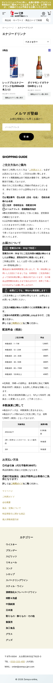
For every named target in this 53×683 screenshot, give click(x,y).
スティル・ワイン (15, 586)
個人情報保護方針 (10, 519)
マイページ (7, 491)
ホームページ (8, 27)
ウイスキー (11, 544)
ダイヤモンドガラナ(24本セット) (38, 84)
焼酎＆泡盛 (11, 598)
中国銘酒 (10, 604)
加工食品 (10, 628)
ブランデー (11, 550)
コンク (9, 568)
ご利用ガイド (35, 169)
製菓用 (9, 622)
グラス (9, 634)
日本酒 (9, 610)
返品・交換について (11, 508)
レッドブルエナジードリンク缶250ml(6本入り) (13, 86)
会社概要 (6, 502)
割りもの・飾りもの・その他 (20, 616)
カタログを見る (4, 13)
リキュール (11, 562)
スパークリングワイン (17, 580)
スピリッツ (11, 556)
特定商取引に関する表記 (13, 513)
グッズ (9, 640)
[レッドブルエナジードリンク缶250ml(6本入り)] (13, 67)
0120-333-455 (17, 661)
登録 (26, 136)
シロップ (10, 574)
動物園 (47, 20)
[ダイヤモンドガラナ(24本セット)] (39, 67)
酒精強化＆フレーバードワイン (21, 592)
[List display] (49, 50)
